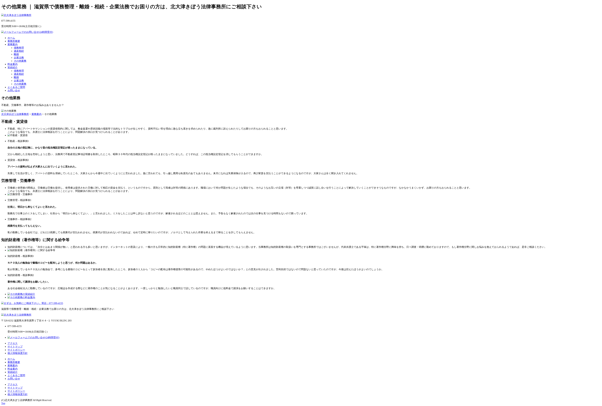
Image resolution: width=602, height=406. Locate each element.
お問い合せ (14, 90)
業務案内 (13, 44)
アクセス (13, 343)
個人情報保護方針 (18, 353)
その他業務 (20, 61)
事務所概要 (14, 41)
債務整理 (19, 47)
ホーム (11, 37)
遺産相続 (19, 51)
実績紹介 (13, 67)
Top (3, 403)
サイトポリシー (16, 350)
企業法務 (19, 57)
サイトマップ (15, 346)
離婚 (16, 54)
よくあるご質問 (16, 87)
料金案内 (13, 64)
